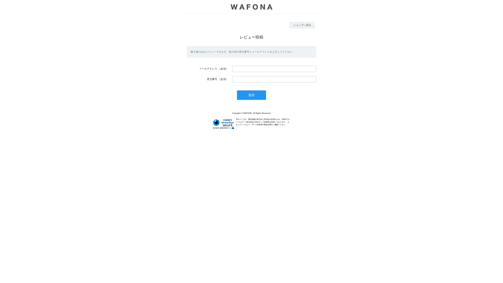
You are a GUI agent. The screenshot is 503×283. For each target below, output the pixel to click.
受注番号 (212, 79)
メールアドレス (208, 68)
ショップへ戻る (302, 25)
